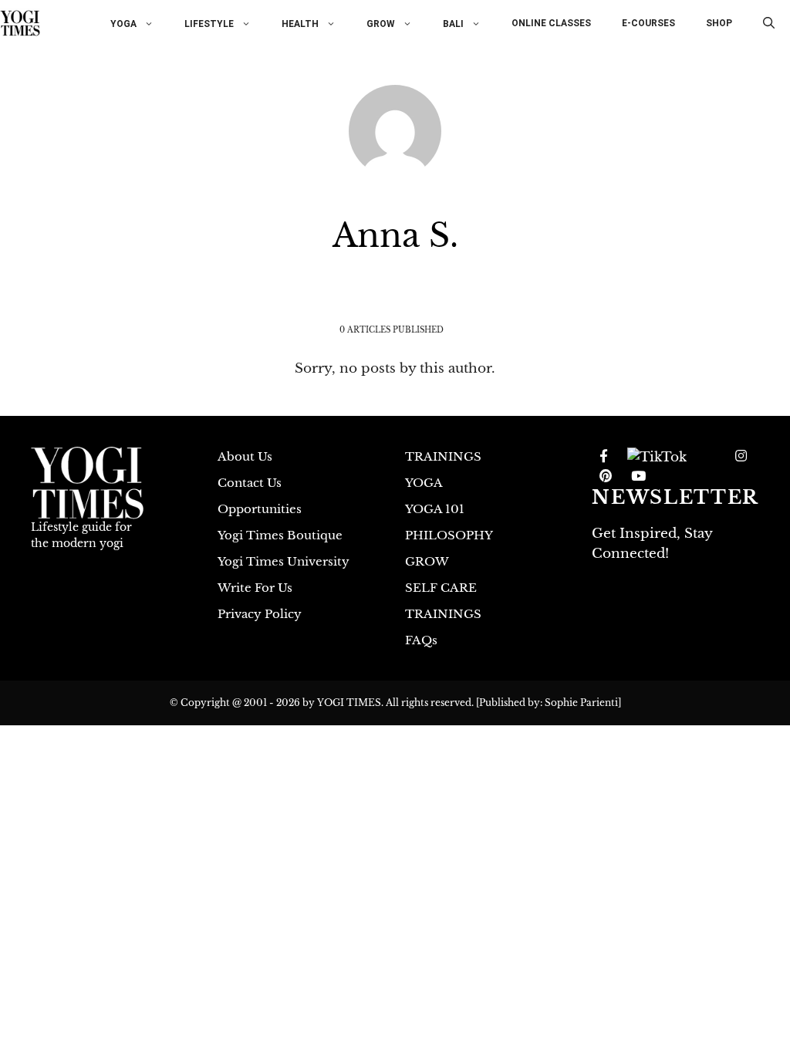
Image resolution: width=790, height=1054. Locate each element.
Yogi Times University (283, 561)
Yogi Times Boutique (280, 535)
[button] (769, 23)
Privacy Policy (260, 613)
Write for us (255, 587)
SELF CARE (441, 587)
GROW (380, 24)
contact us (250, 482)
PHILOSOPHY (449, 535)
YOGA (123, 24)
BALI (453, 24)
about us (245, 456)
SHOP (719, 23)
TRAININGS (443, 456)
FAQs (421, 640)
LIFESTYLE (209, 24)
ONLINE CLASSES (551, 23)
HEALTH (300, 24)
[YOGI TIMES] (20, 23)
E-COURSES (648, 23)
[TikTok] (657, 457)
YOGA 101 (434, 509)
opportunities (260, 509)
